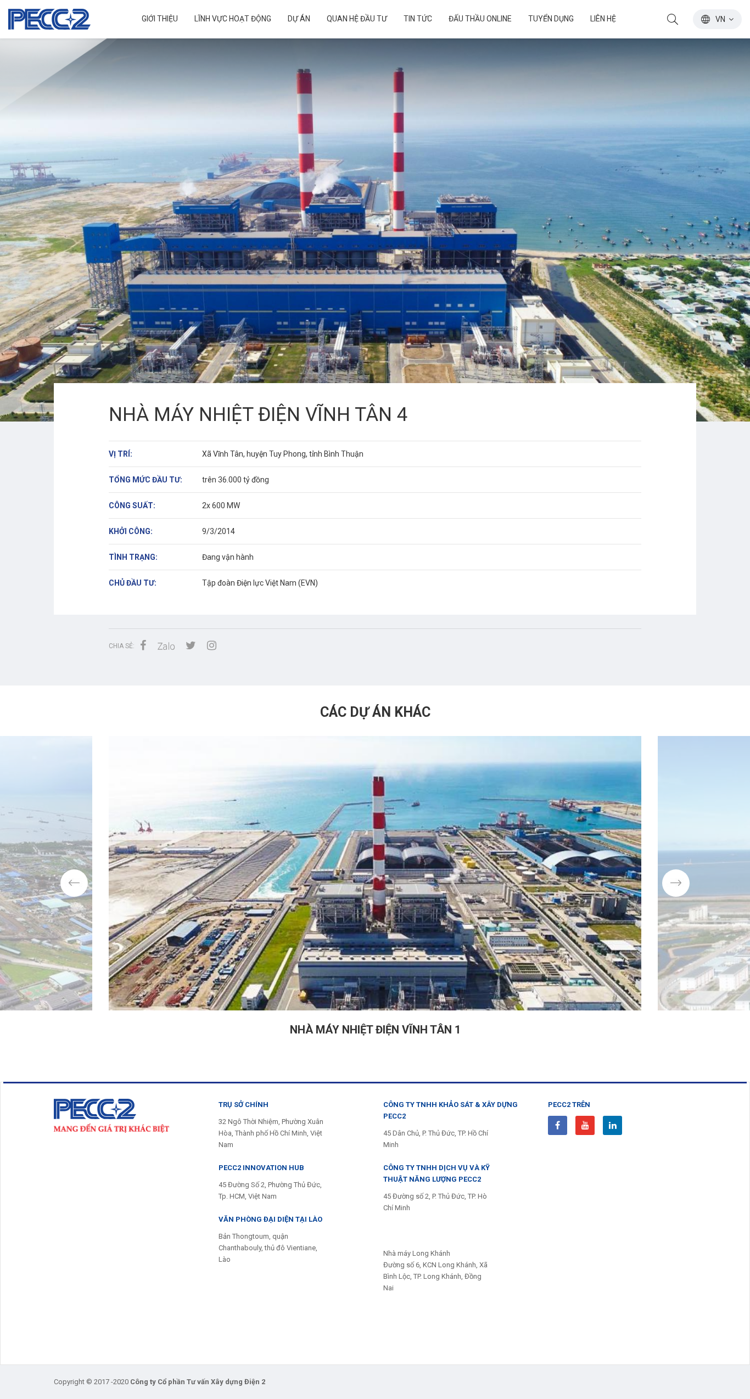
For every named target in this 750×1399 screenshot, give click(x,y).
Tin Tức (418, 18)
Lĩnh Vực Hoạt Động (232, 18)
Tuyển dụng (551, 18)
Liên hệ (603, 18)
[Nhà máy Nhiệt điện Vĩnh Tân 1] (375, 873)
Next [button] (676, 883)
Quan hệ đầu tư (357, 18)
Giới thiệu (160, 18)
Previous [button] (74, 883)
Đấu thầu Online (480, 18)
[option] (375, 211)
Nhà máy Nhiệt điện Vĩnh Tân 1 (375, 1029)
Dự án (299, 18)
